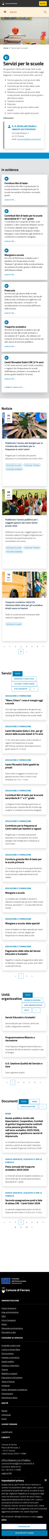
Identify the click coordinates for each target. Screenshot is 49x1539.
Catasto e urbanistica (10, 1365)
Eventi (9, 1431)
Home (5, 47)
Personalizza (24, 1526)
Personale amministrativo (12, 1328)
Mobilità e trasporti (9, 1373)
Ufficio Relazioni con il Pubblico (16, 1460)
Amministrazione (10, 1300)
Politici (4, 1324)
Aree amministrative (10, 1312)
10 (27, 1227)
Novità (5, 1403)
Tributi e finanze (8, 1381)
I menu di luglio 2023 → (15, 387)
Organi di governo (9, 1308)
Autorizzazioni (7, 1393)
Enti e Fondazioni (9, 1320)
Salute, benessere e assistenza (14, 1389)
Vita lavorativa (8, 1353)
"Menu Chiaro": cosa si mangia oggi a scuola (24, 701)
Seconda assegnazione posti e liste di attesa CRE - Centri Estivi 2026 (23, 1201)
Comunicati (6, 1414)
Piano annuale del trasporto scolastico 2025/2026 (20, 1168)
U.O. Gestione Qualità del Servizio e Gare (23, 1064)
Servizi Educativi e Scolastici (20, 1017)
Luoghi (4, 1431)
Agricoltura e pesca (9, 1397)
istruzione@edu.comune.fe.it (29, 139)
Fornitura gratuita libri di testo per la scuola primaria (23, 860)
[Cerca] (45, 12)
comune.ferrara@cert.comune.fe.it (18, 1463)
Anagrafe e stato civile (11, 1345)
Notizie (4, 1410)
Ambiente (6, 1385)
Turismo (5, 1369)
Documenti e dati (9, 1332)
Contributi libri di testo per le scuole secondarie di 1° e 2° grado (23, 217)
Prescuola (10, 290)
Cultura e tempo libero (11, 1349)
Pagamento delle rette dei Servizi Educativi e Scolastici (22, 952)
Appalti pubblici (8, 1361)
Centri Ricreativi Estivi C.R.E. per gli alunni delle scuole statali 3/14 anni (24, 732)
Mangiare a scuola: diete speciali (22, 923)
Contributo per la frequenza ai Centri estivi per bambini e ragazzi (23, 827)
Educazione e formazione (12, 1377)
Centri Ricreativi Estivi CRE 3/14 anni (24, 362)
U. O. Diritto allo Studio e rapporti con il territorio (24, 127)
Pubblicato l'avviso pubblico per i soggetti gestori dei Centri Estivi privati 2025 (21, 523)
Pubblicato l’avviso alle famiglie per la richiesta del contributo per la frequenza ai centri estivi (24, 446)
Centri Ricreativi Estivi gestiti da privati (22, 765)
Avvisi (4, 1418)
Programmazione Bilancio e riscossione (20, 1038)
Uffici (4, 1316)
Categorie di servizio (12, 1337)
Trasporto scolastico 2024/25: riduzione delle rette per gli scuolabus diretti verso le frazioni (24, 605)
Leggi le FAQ (7, 1473)
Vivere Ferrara (9, 1424)
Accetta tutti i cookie (24, 1533)
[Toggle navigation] (5, 11)
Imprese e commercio (10, 1357)
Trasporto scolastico (15, 327)
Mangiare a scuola (14, 255)
